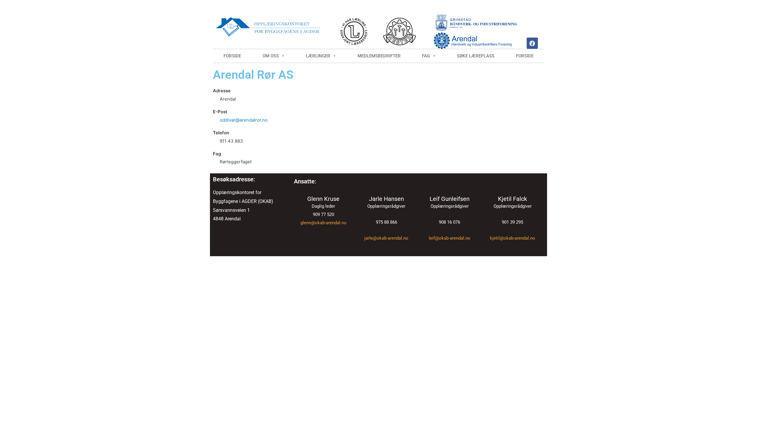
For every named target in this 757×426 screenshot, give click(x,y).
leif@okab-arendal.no (449, 238)
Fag (426, 56)
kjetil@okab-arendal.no (512, 238)
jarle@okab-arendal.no (386, 238)
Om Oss (271, 56)
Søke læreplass (475, 56)
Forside (232, 56)
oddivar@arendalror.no (244, 120)
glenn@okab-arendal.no (323, 222)
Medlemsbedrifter (379, 56)
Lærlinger (318, 56)
